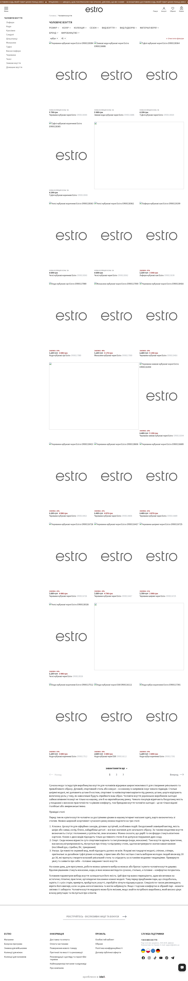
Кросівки (10, 30)
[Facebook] (143, 958)
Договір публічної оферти (108, 952)
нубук (53, 38)
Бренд (52, 32)
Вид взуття (108, 27)
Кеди (8, 26)
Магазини (8, 939)
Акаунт (164, 11)
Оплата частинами (59, 943)
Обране (173, 11)
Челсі (8, 59)
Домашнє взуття (14, 67)
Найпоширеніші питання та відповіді (68, 963)
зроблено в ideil (94, 977)
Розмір (53, 27)
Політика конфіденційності (109, 948)
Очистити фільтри (176, 38)
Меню (6, 11)
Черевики (11, 54)
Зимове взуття (13, 63)
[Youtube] (161, 958)
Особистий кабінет (104, 939)
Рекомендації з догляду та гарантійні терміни (68, 958)
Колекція (79, 27)
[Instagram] (149, 958)
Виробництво (69, 32)
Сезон (93, 27)
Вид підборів (127, 27)
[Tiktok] (155, 958)
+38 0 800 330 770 (149, 939)
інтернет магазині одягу (138, 817)
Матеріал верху (148, 27)
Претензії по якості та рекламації (66, 952)
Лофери (10, 22)
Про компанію (57, 968)
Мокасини (11, 42)
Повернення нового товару (63, 948)
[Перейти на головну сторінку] (94, 9)
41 (62, 38)
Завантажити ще (115, 768)
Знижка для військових (15, 948)
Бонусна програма (13, 943)
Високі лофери (13, 50)
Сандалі (10, 34)
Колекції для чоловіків (15, 956)
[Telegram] (172, 958)
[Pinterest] (166, 958)
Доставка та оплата (60, 939)
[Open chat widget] (182, 967)
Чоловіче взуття (13, 18)
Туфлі (9, 46)
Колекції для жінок (13, 952)
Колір (65, 27)
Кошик (181, 9)
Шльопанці (11, 38)
